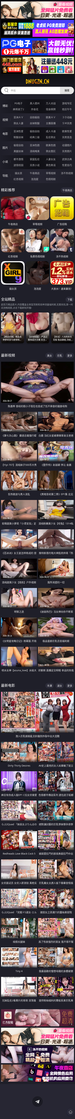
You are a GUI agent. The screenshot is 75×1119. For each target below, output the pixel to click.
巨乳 (59, 355)
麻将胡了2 (18, 109)
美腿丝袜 (18, 151)
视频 (5, 120)
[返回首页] (70, 1112)
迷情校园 (18, 165)
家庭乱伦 (35, 159)
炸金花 (34, 109)
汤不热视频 (67, 173)
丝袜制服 (35, 123)
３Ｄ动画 (67, 117)
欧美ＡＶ (51, 117)
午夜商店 (35, 173)
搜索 (67, 90)
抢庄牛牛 (67, 109)
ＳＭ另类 (67, 123)
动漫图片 (67, 145)
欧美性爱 (67, 131)
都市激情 (18, 159)
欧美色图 (51, 145)
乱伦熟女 (51, 137)
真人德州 (35, 103)
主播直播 (51, 123)
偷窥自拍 (18, 145)
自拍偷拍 (35, 117)
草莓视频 (51, 173)
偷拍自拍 (35, 131)
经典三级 (35, 137)
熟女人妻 (18, 123)
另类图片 (67, 151)
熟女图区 (51, 151)
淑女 (59, 685)
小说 (5, 162)
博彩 (5, 106)
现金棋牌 (51, 109)
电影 (5, 134)
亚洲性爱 (18, 131)
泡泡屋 (34, 179)
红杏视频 (18, 179)
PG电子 (18, 103)
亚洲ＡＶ (18, 117)
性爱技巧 (67, 165)
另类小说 (35, 165)
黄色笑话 (51, 165)
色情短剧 (51, 179)
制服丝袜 (18, 137)
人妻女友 (51, 159)
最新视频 (8, 355)
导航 (5, 176)
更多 (69, 355)
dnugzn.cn (37, 81)
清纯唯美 (35, 151)
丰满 (49, 685)
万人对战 (51, 103)
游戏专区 (67, 103)
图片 (5, 148)
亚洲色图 (35, 145)
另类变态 (67, 137)
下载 (69, 299)
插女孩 (18, 173)
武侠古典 (67, 159)
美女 (49, 355)
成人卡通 (51, 131)
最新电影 (8, 685)
